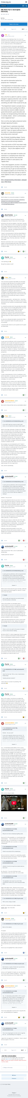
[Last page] (26, 29)
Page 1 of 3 (14, 29)
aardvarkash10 (9, 476)
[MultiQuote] (2, 187)
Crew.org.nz (6, 2)
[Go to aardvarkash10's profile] (2, 477)
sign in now (8, 1059)
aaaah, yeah (4, 907)
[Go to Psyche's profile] (2, 257)
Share (14, 1075)
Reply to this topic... (8, 1067)
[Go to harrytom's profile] (2, 193)
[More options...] (25, 35)
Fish (3, 18)
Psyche (7, 257)
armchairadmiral (7, 830)
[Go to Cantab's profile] (2, 337)
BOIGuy (19, 421)
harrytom (19, 963)
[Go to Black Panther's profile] (2, 215)
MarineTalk (10, 19)
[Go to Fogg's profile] (2, 278)
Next (23, 29)
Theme (14, 1092)
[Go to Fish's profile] (2, 35)
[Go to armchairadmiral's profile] (2, 401)
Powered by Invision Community (14, 1095)
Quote (5, 187)
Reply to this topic (14, 24)
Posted (9, 36)
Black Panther (9, 215)
